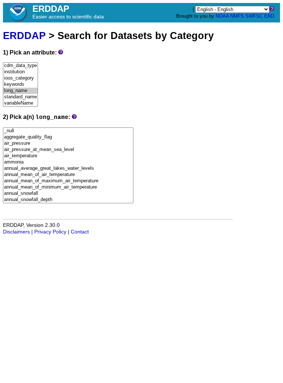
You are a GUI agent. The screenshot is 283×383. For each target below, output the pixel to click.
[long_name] (20, 91)
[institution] (20, 72)
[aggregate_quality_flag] (68, 137)
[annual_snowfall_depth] (68, 200)
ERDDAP (24, 35)
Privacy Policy (50, 232)
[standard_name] (20, 97)
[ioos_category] (20, 78)
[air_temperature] (68, 156)
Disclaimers (16, 232)
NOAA (222, 16)
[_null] (68, 131)
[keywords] (20, 84)
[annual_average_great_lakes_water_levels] (68, 168)
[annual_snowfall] (68, 193)
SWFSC (254, 16)
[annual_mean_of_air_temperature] (68, 175)
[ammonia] (68, 162)
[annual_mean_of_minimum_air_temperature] (68, 187)
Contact (80, 232)
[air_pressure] (68, 143)
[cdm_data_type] (20, 66)
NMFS (237, 16)
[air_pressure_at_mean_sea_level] (68, 150)
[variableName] (20, 103)
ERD (269, 16)
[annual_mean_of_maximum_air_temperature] (68, 181)
